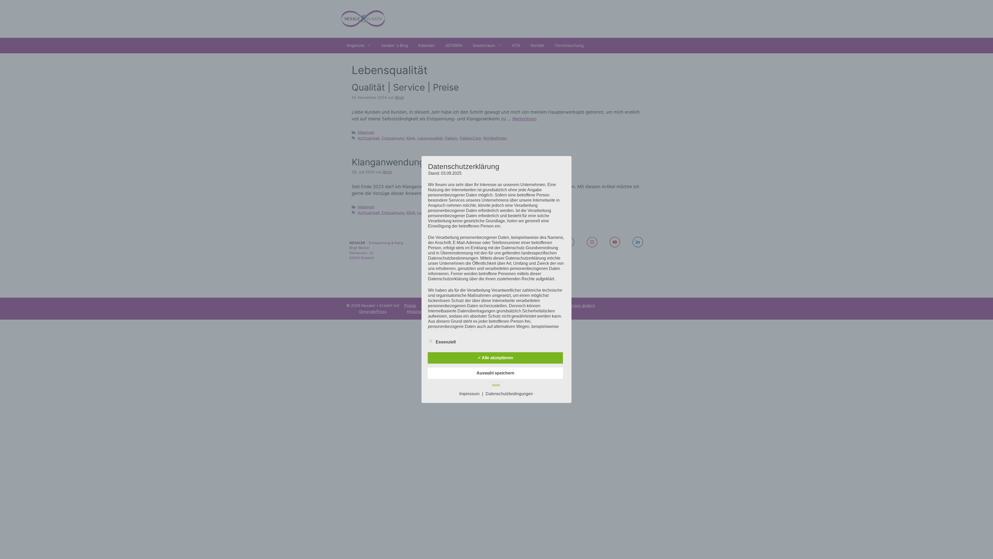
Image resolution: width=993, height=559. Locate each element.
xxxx (496, 385)
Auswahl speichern (495, 373)
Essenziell (446, 342)
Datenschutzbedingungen (509, 394)
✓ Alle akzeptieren (495, 358)
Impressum (469, 394)
